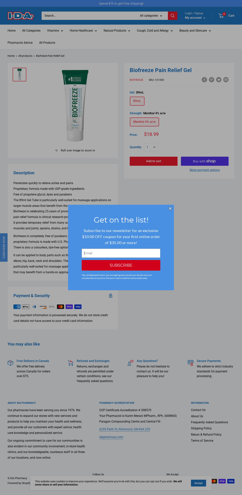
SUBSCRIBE (121, 265)
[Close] (170, 208)
